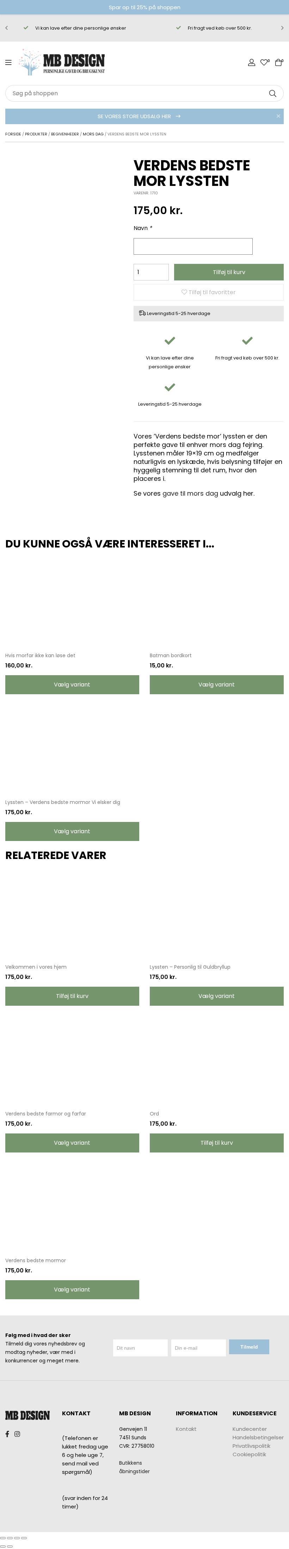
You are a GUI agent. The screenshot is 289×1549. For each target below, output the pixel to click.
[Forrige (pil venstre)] (3, 1546)
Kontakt (186, 1429)
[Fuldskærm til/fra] (17, 1538)
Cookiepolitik (249, 1454)
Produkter (36, 134)
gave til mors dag (190, 493)
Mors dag (93, 134)
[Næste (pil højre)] (10, 1546)
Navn (143, 228)
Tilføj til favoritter (211, 292)
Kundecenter (250, 1429)
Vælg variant (72, 684)
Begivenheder (65, 134)
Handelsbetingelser (258, 1437)
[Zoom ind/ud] (24, 1538)
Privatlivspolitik (251, 1446)
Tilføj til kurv (229, 272)
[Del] (10, 1538)
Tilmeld (249, 1347)
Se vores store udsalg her (135, 116)
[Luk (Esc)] (3, 1538)
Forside (13, 134)
